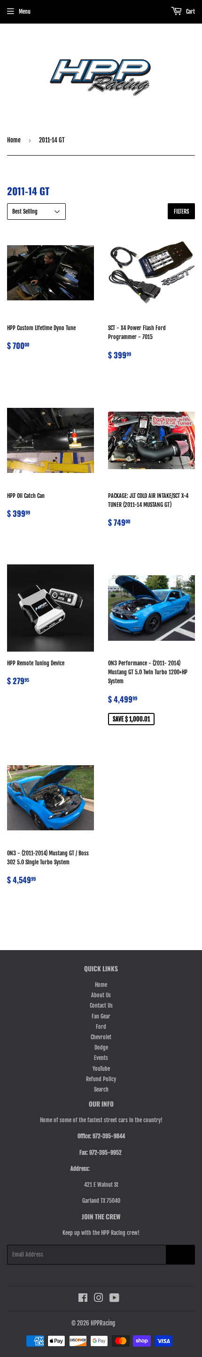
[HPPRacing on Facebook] (83, 1299)
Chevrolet (101, 1037)
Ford (101, 1026)
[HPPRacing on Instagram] (98, 1299)
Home (14, 140)
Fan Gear (101, 1016)
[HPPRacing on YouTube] (114, 1299)
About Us (101, 995)
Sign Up (180, 1254)
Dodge (101, 1047)
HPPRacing (103, 1323)
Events (101, 1057)
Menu (25, 11)
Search (101, 1089)
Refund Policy (101, 1079)
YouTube (101, 1068)
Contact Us (101, 1005)
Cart (190, 11)
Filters (181, 211)
